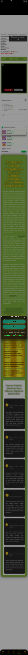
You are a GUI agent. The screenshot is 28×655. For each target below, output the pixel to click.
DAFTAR (14, 326)
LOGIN (14, 321)
